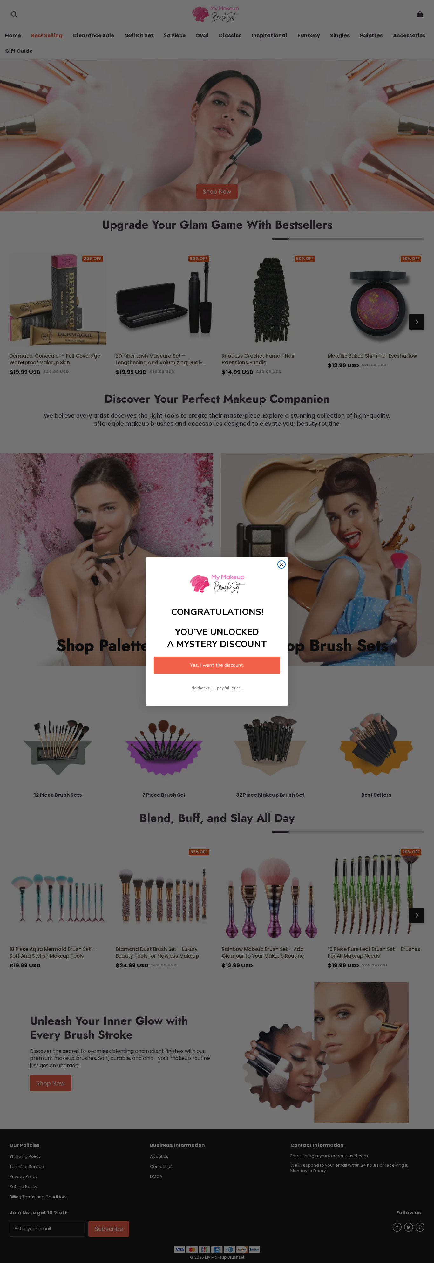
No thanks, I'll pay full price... (217, 688)
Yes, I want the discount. (217, 665)
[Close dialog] (281, 564)
